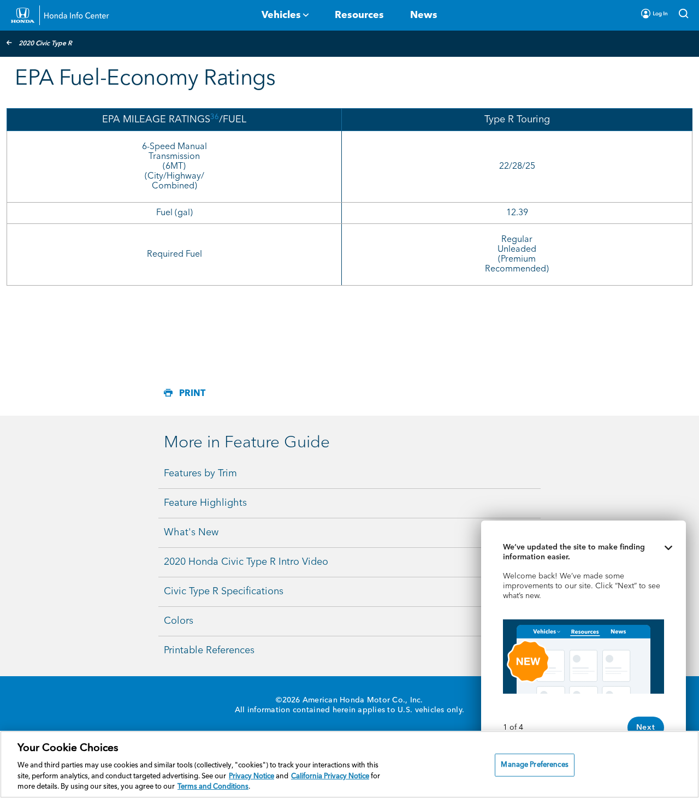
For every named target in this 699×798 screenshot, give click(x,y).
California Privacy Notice (330, 776)
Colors (178, 621)
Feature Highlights (205, 503)
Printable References (209, 650)
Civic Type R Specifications (223, 591)
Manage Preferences (534, 765)
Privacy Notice (251, 776)
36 (214, 117)
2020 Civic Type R (45, 43)
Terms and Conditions (212, 786)
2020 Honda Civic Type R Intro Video (246, 562)
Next (645, 727)
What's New (191, 532)
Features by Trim (200, 473)
